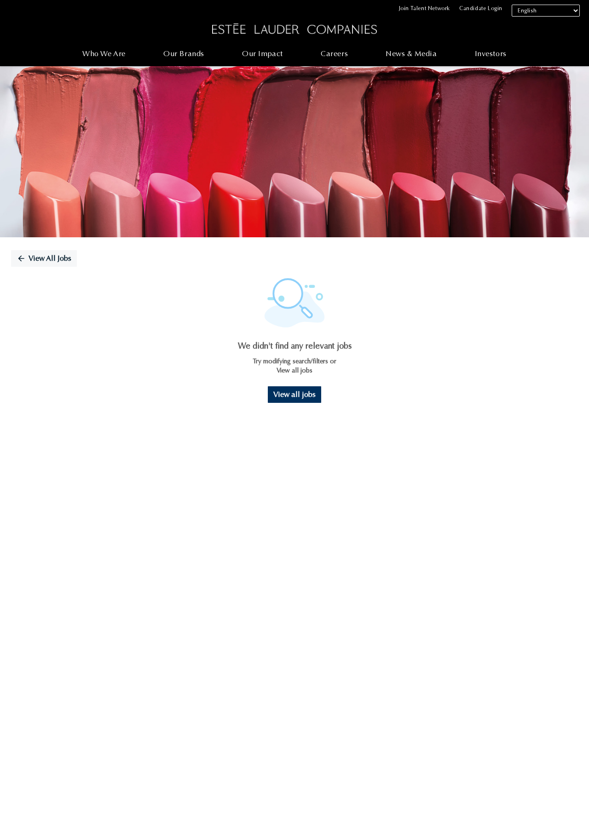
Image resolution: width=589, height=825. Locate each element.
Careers (334, 53)
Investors (491, 53)
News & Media (411, 53)
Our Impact (262, 53)
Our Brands (183, 53)
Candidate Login (480, 8)
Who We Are (104, 53)
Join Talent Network (424, 8)
